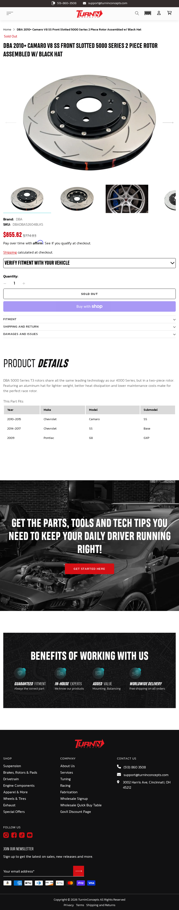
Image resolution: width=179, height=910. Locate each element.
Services (66, 772)
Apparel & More (15, 792)
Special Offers (14, 811)
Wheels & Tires (14, 798)
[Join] (78, 871)
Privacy (69, 905)
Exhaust (9, 805)
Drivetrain (11, 778)
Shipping (10, 252)
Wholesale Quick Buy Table (81, 805)
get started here (89, 569)
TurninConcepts (88, 900)
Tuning (65, 778)
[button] (148, 13)
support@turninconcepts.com (107, 3)
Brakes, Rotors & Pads (20, 772)
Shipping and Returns (100, 905)
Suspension (12, 765)
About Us (67, 765)
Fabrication (68, 792)
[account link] (159, 13)
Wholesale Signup (74, 798)
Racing (65, 785)
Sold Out (89, 294)
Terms (80, 905)
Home (7, 29)
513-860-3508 (66, 3)
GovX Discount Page (75, 811)
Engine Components (18, 785)
